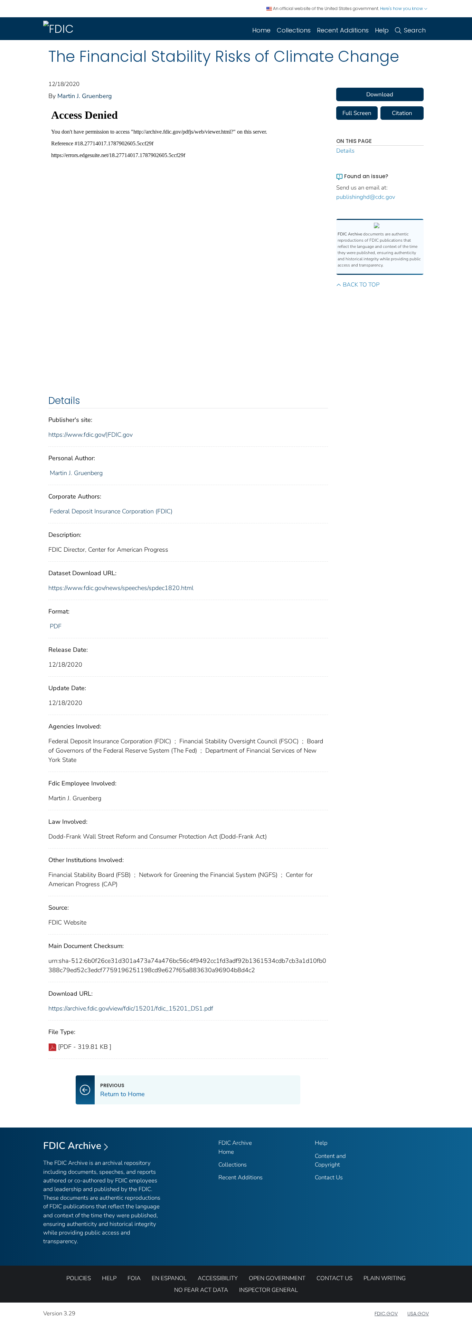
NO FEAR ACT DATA (201, 1290)
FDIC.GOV (386, 1313)
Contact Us (329, 1177)
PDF (56, 626)
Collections (294, 30)
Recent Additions (343, 30)
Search (415, 30)
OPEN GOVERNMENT (277, 1278)
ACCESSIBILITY (218, 1278)
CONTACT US (334, 1278)
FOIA (134, 1278)
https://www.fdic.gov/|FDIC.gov (90, 435)
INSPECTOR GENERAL (268, 1290)
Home (261, 30)
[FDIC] (59, 28)
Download (379, 94)
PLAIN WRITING (385, 1278)
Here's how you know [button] (402, 8)
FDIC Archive (72, 1145)
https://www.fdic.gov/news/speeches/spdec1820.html (120, 588)
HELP (109, 1278)
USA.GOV (418, 1313)
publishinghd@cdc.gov (365, 197)
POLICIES (78, 1278)
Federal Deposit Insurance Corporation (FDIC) (111, 511)
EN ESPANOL (169, 1278)
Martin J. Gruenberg (84, 96)
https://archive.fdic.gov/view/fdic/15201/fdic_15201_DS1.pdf (130, 1008)
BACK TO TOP (361, 285)
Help (382, 30)
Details (345, 151)
